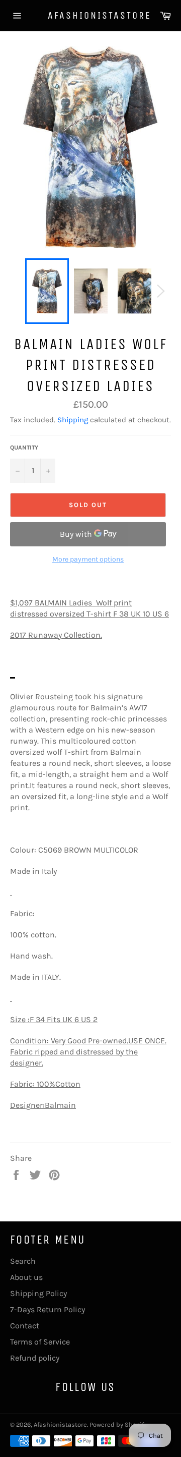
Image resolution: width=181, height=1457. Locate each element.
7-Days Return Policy (47, 1309)
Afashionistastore (90, 15)
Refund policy (34, 1358)
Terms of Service (40, 1342)
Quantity (24, 447)
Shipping (72, 419)
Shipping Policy (38, 1293)
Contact (24, 1325)
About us (26, 1277)
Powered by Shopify (118, 1424)
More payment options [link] (88, 559)
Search (23, 1261)
